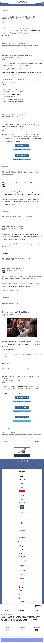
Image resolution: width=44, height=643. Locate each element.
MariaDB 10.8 (5, 46)
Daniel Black (12, 270)
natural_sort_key (20, 259)
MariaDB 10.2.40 (24, 388)
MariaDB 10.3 (12, 45)
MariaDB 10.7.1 (32, 134)
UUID (13, 283)
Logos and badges (18, 465)
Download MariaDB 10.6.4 (22, 397)
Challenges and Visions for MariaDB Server (15, 312)
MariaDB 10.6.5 (24, 136)
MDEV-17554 (6, 96)
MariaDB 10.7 (36, 45)
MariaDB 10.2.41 (17, 138)
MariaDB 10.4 (18, 45)
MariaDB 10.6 (30, 45)
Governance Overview (10, 464)
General (29, 368)
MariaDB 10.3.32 (8, 138)
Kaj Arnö (11, 314)
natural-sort (27, 259)
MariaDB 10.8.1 (30, 28)
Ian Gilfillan (12, 21)
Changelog (20, 149)
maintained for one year (15, 32)
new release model (23, 63)
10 (27, 441)
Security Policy (28, 464)
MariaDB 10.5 (24, 45)
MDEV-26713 (6, 99)
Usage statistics (26, 465)
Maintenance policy (20, 464)
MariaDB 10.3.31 (16, 388)
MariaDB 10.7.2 (20, 30)
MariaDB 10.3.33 (12, 33)
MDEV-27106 (6, 101)
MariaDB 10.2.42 (21, 33)
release (17, 46)
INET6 (6, 286)
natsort (3, 244)
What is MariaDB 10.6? (27, 159)
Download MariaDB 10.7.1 (22, 145)
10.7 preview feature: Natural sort (12, 226)
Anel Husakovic (13, 228)
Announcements (21, 43)
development (6, 217)
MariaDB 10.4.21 (8, 388)
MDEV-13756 (6, 93)
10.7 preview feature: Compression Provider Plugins (18, 183)
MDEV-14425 (6, 94)
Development (29, 216)
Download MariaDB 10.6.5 (22, 155)
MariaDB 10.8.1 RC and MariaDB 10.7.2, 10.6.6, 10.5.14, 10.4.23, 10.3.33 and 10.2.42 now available (19, 18)
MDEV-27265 (6, 103)
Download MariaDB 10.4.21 (22, 417)
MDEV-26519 (6, 98)
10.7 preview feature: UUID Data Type (14, 268)
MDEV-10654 (6, 89)
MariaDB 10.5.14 (35, 32)
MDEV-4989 (5, 88)
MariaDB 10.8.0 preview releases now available (17, 55)
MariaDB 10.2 (6, 45)
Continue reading (6, 38)
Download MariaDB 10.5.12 (22, 407)
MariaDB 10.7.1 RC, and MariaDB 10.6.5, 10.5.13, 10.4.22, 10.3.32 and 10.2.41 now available (20, 125)
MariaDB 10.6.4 (32, 386)
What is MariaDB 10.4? (27, 421)
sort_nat (8, 246)
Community (19, 368)
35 (31, 441)
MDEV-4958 (34, 283)
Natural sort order (5, 234)
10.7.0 (33, 63)
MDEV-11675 (6, 91)
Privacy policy (35, 464)
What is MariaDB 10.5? (27, 411)
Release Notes (15, 149)
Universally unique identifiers (8, 276)
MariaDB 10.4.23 (5, 33)
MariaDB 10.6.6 (28, 32)
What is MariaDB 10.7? (27, 149)
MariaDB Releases (12, 46)
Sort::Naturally (34, 244)
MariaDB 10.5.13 (31, 136)
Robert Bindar (13, 185)
